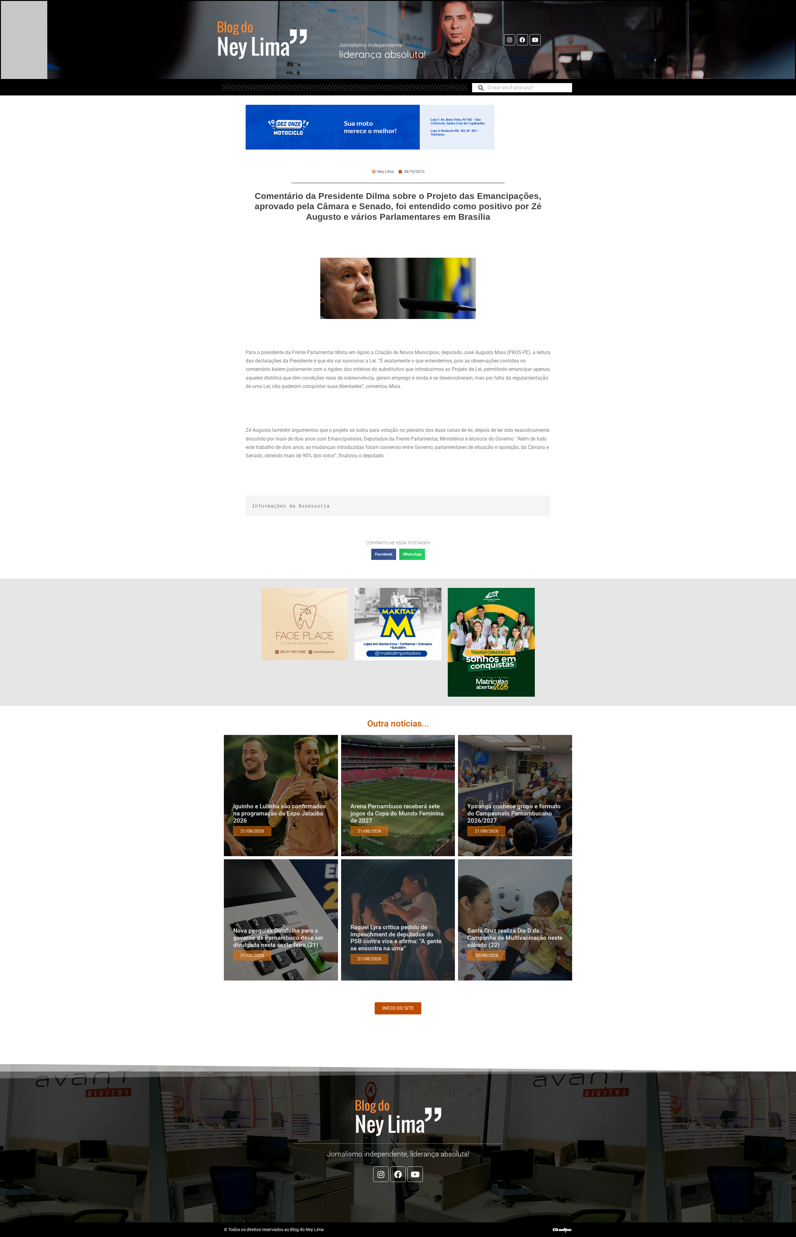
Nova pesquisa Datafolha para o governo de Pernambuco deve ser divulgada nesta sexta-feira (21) (278, 938)
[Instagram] (509, 39)
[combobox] (522, 87)
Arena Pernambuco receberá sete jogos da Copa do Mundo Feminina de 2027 (397, 813)
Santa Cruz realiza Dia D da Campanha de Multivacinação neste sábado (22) (514, 938)
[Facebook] (522, 39)
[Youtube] (535, 39)
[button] (383, 554)
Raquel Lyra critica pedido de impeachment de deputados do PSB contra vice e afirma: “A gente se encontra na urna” (396, 938)
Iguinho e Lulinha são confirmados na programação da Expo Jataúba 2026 (279, 813)
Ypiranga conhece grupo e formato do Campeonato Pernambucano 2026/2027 (514, 813)
